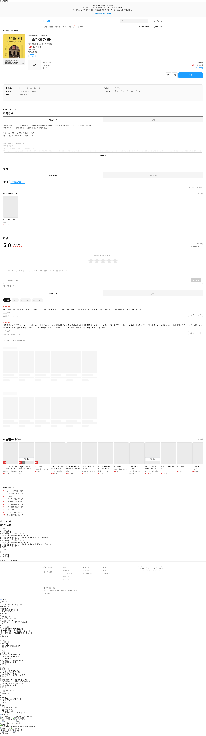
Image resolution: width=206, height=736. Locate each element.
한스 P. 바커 (196, 469)
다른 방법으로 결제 (6, 611)
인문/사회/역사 (33, 35)
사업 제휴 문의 (87, 574)
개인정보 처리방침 (54, 590)
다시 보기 (11, 711)
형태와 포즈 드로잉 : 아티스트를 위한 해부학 (104, 467)
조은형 (106, 471)
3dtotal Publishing (9, 471)
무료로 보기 (4, 646)
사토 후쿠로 (63, 471)
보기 (1, 692)
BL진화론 (38, 466)
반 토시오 (148, 471)
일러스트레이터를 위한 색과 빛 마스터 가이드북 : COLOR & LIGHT (10, 467)
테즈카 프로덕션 (157, 471)
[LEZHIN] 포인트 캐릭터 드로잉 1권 (73, 467)
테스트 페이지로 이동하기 (103, 13)
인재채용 (105, 574)
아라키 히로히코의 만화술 (89, 467)
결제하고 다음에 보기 (19, 660)
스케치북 (195, 466)
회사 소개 (106, 571)
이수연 (179, 469)
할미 (29, 49)
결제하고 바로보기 (6, 660)
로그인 (157, 21)
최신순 (6, 300)
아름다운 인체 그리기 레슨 (135, 467)
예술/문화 (43, 35)
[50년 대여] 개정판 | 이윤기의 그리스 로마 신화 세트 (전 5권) (26, 467)
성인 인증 (3, 548)
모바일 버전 (4, 733)
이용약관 (45, 590)
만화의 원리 (118, 466)
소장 (191, 75)
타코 (67, 471)
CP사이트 (66, 577)
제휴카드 (66, 571)
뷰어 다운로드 (67, 574)
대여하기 (3, 700)
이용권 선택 (4, 644)
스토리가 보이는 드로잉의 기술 (57, 467)
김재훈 (138, 471)
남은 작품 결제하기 (6, 622)
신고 (14, 316)
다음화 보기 (4, 711)
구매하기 (9, 700)
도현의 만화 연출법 (167, 467)
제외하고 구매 (4, 555)
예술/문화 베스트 (9, 487)
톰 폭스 (100, 471)
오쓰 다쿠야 (54, 471)
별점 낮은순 (37, 300)
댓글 (192, 315)
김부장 (96, 471)
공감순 (15, 300)
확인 (1, 635)
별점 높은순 (25, 300)
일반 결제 (13, 662)
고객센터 (49, 567)
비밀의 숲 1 (181, 466)
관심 (33, 56)
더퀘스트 (31, 52)
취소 (1, 551)
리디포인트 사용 (5, 658)
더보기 (200, 193)
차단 (18, 316)
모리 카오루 (126, 469)
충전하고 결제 (4, 662)
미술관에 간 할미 (9, 220)
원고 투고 (86, 571)
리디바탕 (66, 580)
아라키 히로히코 (87, 471)
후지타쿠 (132, 471)
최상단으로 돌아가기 (12, 560)
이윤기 (21, 471)
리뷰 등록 (196, 280)
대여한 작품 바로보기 (20, 622)
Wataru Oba (118, 469)
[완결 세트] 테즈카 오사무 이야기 (152, 467)
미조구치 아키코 (40, 469)
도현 (162, 471)
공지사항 (49, 572)
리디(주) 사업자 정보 (49, 588)
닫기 (4, 692)
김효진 (48, 469)
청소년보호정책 (65, 590)
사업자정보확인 (74, 590)
